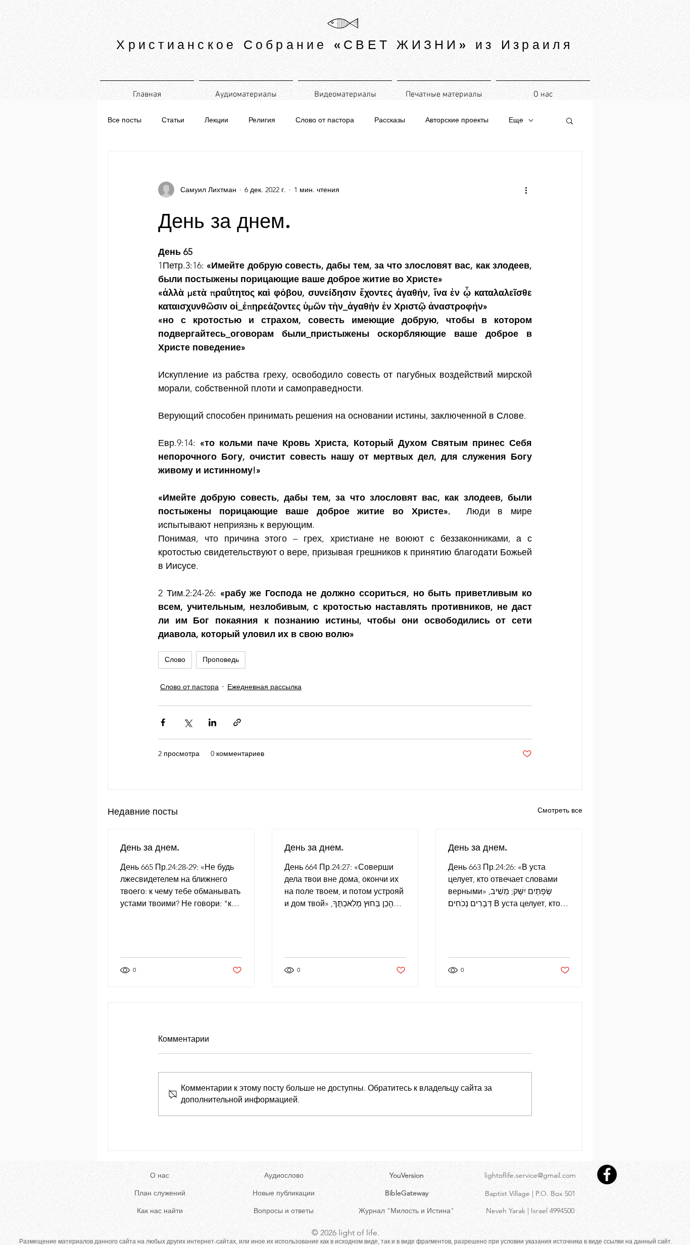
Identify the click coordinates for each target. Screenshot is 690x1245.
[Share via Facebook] (163, 722)
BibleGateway (406, 1192)
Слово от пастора (324, 119)
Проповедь (221, 659)
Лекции (216, 119)
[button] (569, 120)
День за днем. (149, 847)
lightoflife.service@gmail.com (530, 1175)
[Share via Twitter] (187, 722)
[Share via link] (237, 722)
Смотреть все (559, 810)
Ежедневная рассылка (264, 686)
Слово (175, 659)
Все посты (124, 119)
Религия (262, 119)
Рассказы (389, 119)
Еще (516, 119)
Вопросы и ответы (284, 1210)
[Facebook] (607, 1174)
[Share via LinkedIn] (212, 722)
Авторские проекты (456, 119)
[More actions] (526, 190)
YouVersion (406, 1175)
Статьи (173, 119)
